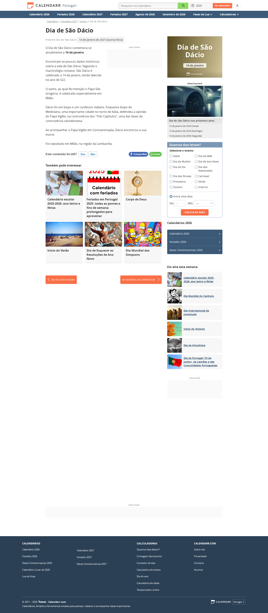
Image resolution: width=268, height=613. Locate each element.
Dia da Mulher (182, 161)
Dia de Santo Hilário (63, 279)
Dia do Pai (179, 167)
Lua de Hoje (28, 576)
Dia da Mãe (205, 156)
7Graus (42, 602)
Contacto (199, 563)
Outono (177, 187)
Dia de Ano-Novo (208, 161)
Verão (201, 181)
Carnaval (203, 176)
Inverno (203, 187)
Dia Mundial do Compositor (138, 279)
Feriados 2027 (119, 14)
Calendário (52, 21)
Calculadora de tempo (149, 569)
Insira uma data (183, 196)
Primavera (179, 181)
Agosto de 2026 (145, 14)
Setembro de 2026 (174, 14)
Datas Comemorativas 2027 (91, 564)
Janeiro (83, 21)
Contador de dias (146, 563)
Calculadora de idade (148, 583)
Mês (191, 203)
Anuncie (198, 569)
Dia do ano (142, 576)
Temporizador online (148, 589)
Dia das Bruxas (182, 176)
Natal (176, 156)
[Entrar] (237, 5)
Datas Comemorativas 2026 (186, 250)
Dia (172, 203)
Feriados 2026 (66, 14)
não (92, 154)
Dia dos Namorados (205, 168)
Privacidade (200, 556)
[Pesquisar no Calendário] (183, 6)
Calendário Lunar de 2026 (36, 569)
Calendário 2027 (92, 14)
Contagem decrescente (149, 556)
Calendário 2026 (39, 14)
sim (83, 154)
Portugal (69, 5)
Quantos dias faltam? (185, 145)
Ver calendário (222, 5)
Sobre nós (199, 549)
